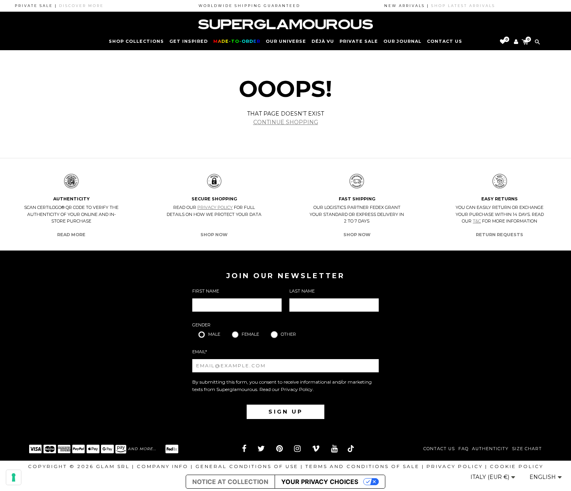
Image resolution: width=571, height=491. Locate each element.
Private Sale (358, 41)
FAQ (463, 448)
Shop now (214, 234)
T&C (477, 221)
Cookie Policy (516, 466)
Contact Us (439, 448)
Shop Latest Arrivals (457, 6)
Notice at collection (230, 482)
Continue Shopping (285, 122)
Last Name (302, 291)
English (543, 476)
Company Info (162, 466)
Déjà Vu (323, 41)
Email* (199, 351)
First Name (205, 291)
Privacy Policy (215, 207)
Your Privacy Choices (319, 482)
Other (288, 334)
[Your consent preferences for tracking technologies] (13, 477)
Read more (71, 234)
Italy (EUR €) (490, 476)
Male (214, 334)
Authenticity (490, 448)
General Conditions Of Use (246, 466)
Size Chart (527, 448)
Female (250, 334)
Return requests (499, 234)
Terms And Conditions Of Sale (362, 466)
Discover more (74, 6)
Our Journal (402, 41)
